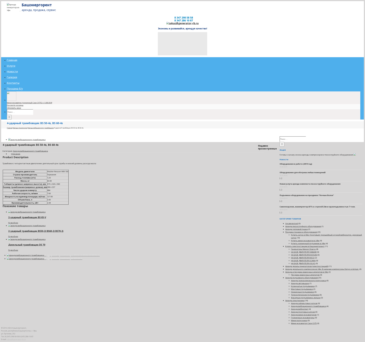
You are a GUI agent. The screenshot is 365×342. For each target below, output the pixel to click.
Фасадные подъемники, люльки (305, 297)
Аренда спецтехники (294, 300)
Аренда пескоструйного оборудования (303, 226)
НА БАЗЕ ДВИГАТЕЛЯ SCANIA (303, 260)
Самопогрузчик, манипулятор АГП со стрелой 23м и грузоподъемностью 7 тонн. (317, 207)
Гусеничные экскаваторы (302, 317)
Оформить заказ (14, 108)
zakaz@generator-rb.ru (16, 339)
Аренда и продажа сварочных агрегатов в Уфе (306, 272)
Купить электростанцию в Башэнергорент (304, 246)
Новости (12, 71)
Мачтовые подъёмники (302, 289)
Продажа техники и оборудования (301, 232)
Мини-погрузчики (299, 320)
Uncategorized (291, 223)
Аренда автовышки (300, 283)
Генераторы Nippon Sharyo (303, 249)
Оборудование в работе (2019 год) (296, 164)
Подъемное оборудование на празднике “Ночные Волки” (307, 195)
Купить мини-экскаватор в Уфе (305, 240)
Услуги (11, 65)
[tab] (15, 153)
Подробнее (13, 223)
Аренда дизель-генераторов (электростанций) (306, 266)
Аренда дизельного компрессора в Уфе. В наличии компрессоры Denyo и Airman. (322, 269)
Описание (15, 154)
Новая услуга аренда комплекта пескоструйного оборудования (310, 184)
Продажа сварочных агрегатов (305, 275)
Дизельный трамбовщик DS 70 (26, 244)
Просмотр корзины (15, 105)
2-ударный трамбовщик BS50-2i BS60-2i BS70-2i (35, 231)
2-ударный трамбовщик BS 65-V (27, 217)
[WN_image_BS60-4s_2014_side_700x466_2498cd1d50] (26, 139)
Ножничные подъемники (302, 292)
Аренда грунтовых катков (303, 312)
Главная (12, 60)
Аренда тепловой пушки (296, 229)
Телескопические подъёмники (305, 295)
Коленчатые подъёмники (303, 286)
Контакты (13, 83)
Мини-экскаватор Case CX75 (304, 323)
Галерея (12, 77)
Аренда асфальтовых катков (304, 303)
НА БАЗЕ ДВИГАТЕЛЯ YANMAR (304, 252)
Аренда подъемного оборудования (301, 277)
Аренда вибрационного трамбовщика (30, 151)
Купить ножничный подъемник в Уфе (308, 243)
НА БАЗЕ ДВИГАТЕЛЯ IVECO (302, 257)
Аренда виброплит (299, 309)
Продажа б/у (15, 88)
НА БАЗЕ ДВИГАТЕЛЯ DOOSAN (304, 255)
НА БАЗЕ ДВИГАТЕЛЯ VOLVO (303, 263)
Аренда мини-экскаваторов (303, 314)
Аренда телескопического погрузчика (308, 280)
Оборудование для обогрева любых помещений (303, 172)
